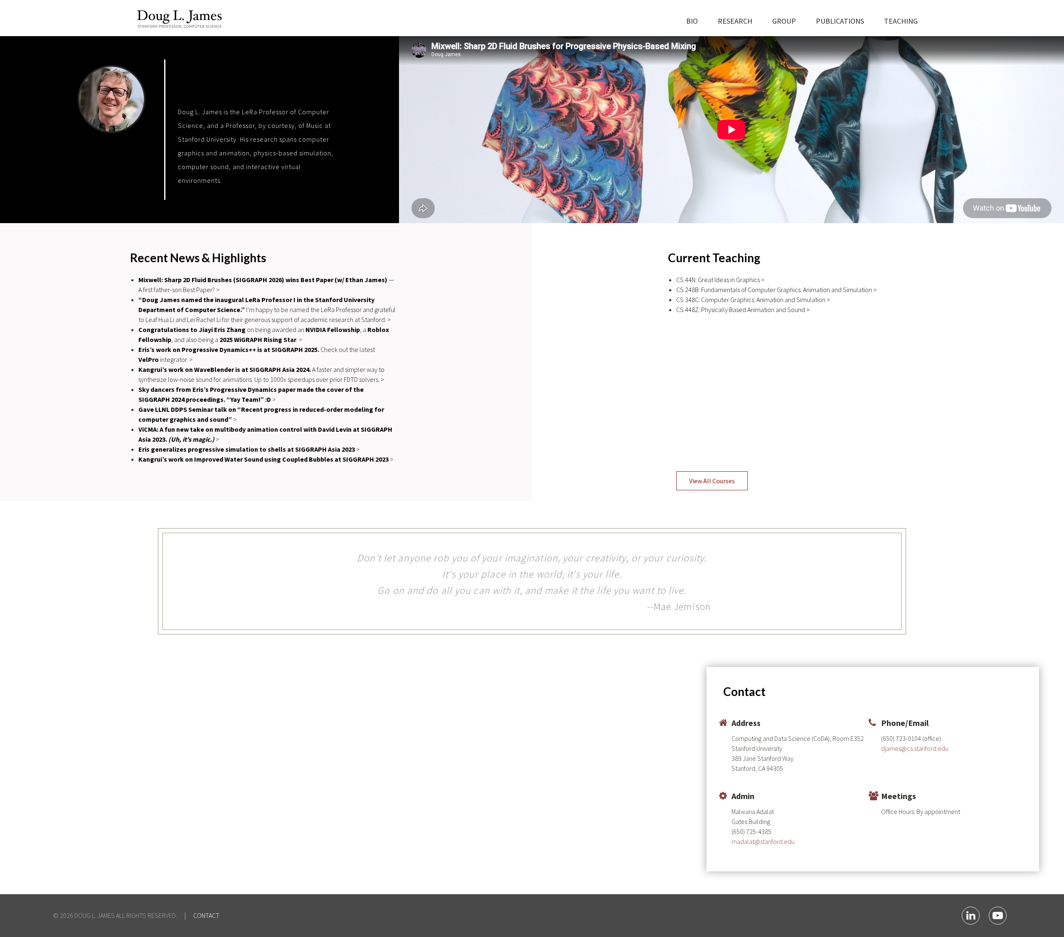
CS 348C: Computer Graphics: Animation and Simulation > (753, 299)
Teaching (901, 21)
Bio (692, 21)
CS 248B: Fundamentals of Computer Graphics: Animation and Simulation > (776, 289)
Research (735, 21)
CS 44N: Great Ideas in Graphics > (720, 279)
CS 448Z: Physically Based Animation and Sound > (743, 309)
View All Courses (712, 481)
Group (784, 21)
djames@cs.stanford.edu (914, 748)
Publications (840, 21)
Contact (206, 915)
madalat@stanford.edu (763, 841)
